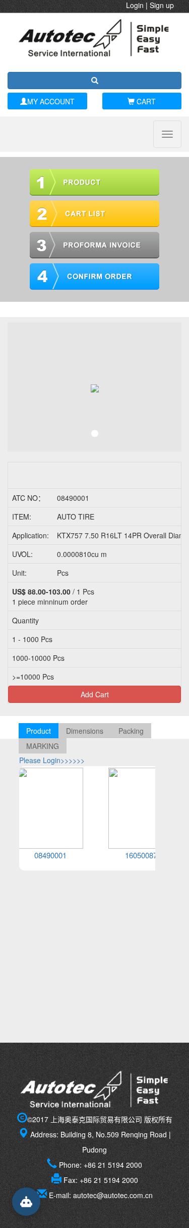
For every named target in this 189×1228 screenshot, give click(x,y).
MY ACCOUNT (51, 101)
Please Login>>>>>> (52, 760)
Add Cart (95, 694)
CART (145, 101)
